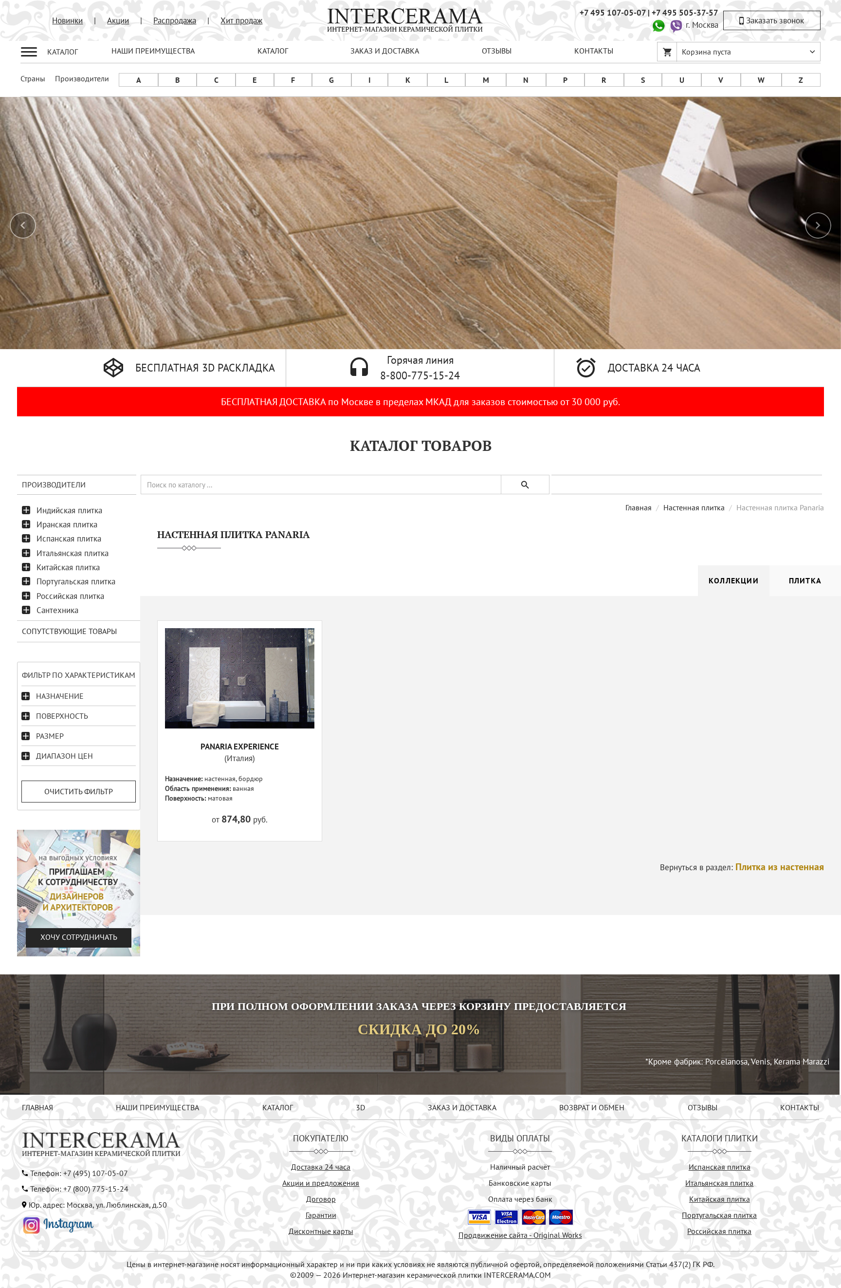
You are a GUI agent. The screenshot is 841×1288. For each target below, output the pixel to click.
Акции (118, 20)
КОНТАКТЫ (593, 51)
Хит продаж (241, 20)
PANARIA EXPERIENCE (240, 746)
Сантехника (57, 610)
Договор (321, 1199)
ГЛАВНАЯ (37, 1107)
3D (360, 1107)
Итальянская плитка (73, 553)
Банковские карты (520, 1183)
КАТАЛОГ (272, 51)
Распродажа (174, 20)
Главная (638, 507)
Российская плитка (70, 596)
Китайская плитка (68, 567)
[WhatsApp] (658, 24)
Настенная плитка (694, 507)
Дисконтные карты (321, 1231)
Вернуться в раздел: (742, 867)
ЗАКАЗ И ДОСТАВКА (384, 51)
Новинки (67, 20)
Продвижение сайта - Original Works (520, 1235)
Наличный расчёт (520, 1167)
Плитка (805, 580)
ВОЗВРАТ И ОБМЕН (591, 1107)
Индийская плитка (69, 510)
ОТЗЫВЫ (497, 51)
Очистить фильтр (78, 791)
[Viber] (676, 24)
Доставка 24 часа (320, 1167)
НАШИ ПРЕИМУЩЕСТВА (153, 51)
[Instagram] (58, 1224)
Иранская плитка (67, 524)
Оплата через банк (520, 1199)
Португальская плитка (76, 581)
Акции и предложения (320, 1183)
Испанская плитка (69, 538)
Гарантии (321, 1215)
